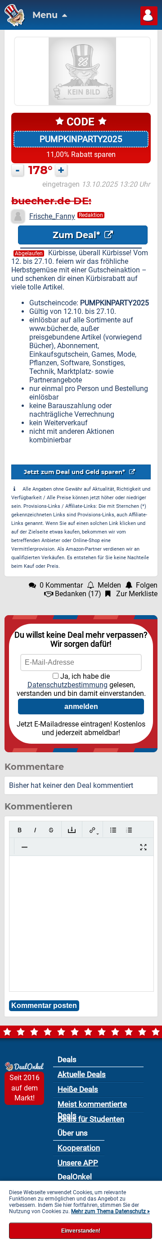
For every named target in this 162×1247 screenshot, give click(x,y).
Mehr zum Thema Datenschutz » (110, 1211)
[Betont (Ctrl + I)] (35, 830)
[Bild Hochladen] (72, 830)
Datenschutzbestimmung (67, 685)
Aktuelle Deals (82, 1074)
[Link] (92, 830)
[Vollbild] (143, 847)
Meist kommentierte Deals (92, 1106)
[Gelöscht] (51, 830)
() (78, 593)
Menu (46, 14)
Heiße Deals (78, 1089)
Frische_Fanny (52, 216)
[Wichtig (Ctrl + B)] (19, 830)
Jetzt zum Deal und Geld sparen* (75, 472)
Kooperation (79, 1147)
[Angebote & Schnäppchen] (12, 24)
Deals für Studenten (91, 1118)
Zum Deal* (77, 235)
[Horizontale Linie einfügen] (24, 847)
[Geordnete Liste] (129, 830)
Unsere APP (78, 1162)
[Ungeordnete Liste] (113, 830)
